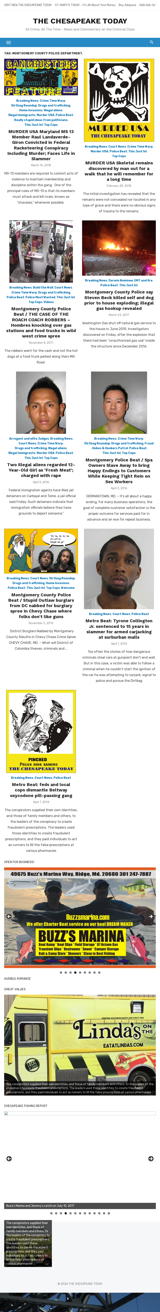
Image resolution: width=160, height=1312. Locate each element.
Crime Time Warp (52, 101)
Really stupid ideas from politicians (41, 120)
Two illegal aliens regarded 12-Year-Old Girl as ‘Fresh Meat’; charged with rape (41, 470)
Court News (117, 146)
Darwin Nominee (121, 280)
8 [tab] (94, 972)
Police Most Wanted (40, 297)
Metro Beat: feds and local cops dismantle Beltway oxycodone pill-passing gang (41, 790)
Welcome (68, 588)
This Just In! (33, 125)
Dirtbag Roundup (24, 105)
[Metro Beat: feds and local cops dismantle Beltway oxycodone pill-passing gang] (41, 731)
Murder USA (45, 115)
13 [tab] (109, 1213)
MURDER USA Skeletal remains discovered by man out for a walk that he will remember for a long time (119, 171)
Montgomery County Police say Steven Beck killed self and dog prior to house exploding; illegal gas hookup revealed (119, 300)
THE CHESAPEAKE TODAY (80, 21)
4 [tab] (75, 972)
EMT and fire (143, 280)
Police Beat (64, 115)
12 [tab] (104, 1213)
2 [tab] (66, 972)
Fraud (149, 443)
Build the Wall (43, 287)
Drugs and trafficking (54, 105)
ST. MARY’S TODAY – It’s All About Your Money (85, 5)
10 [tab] (95, 1213)
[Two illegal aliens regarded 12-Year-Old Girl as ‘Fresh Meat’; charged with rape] (41, 403)
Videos (49, 302)
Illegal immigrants (21, 115)
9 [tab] (99, 972)
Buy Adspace (127, 5)
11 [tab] (99, 1213)
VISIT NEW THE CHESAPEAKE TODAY (28, 5)
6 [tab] (85, 972)
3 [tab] (70, 972)
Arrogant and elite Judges (29, 438)
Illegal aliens (53, 110)
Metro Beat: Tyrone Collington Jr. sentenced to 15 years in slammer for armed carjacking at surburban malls (118, 629)
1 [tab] (61, 972)
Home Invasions (30, 110)
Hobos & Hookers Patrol (110, 448)
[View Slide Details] (80, 1045)
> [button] (151, 917)
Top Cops (51, 125)
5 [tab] (80, 972)
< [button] (9, 917)
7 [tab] (90, 972)
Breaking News (27, 101)
